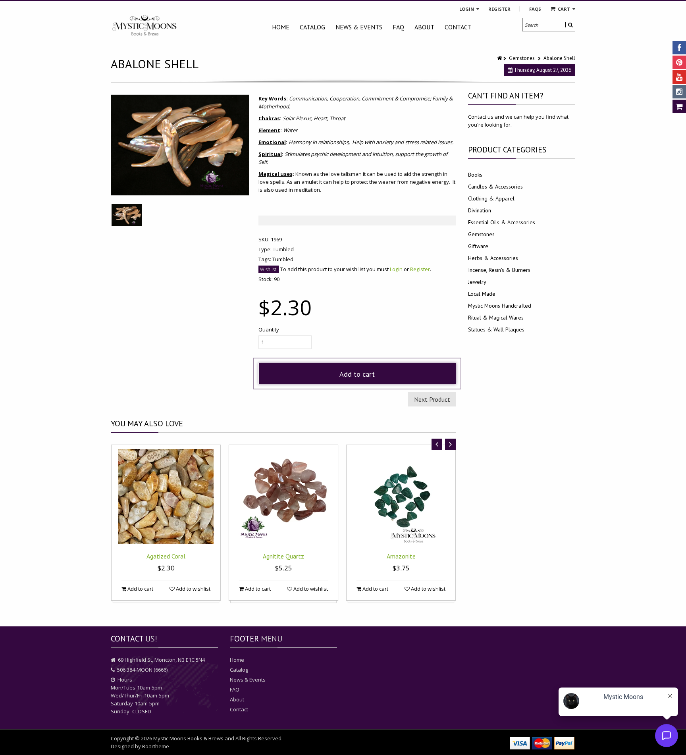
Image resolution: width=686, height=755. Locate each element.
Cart (564, 9)
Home (280, 27)
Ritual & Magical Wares (496, 317)
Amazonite (401, 556)
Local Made (481, 293)
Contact (458, 27)
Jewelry (477, 281)
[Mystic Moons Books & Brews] (144, 25)
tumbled (282, 259)
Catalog (312, 27)
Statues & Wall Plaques (496, 329)
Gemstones (522, 58)
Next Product (432, 399)
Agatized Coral (165, 556)
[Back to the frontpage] (500, 58)
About (424, 27)
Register (499, 9)
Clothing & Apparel (491, 198)
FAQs (535, 9)
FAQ (398, 27)
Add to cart (357, 374)
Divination (479, 210)
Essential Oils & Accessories (501, 222)
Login (467, 9)
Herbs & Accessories (493, 258)
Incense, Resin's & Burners (499, 269)
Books (475, 174)
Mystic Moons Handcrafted (499, 305)
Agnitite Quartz (283, 556)
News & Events (358, 27)
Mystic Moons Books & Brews (188, 738)
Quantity (268, 329)
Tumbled (283, 249)
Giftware (478, 246)
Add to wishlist (192, 588)
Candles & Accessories (495, 186)
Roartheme (155, 746)
